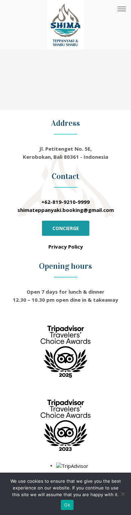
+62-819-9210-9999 (65, 201)
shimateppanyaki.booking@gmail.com (65, 210)
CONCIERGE (65, 228)
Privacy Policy (65, 246)
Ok (67, 505)
